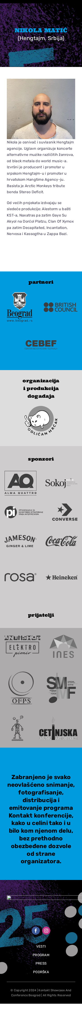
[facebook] (36, 931)
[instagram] (46, 931)
